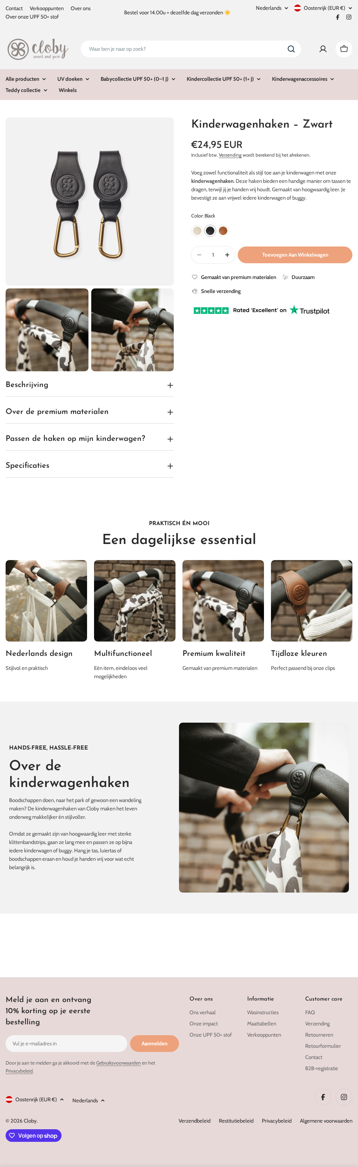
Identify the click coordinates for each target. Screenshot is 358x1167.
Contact (14, 8)
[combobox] (191, 49)
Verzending (230, 155)
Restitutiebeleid (236, 1121)
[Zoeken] (291, 49)
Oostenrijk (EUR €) (324, 8)
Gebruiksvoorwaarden (118, 1063)
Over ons (81, 8)
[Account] (323, 49)
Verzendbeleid (194, 1121)
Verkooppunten (47, 8)
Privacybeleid (19, 1071)
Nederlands (268, 8)
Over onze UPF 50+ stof (32, 17)
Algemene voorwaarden (326, 1121)
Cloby (30, 1121)
